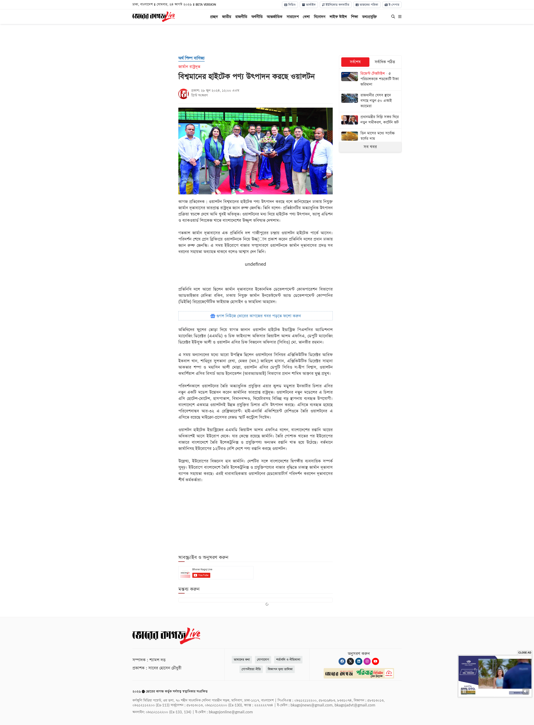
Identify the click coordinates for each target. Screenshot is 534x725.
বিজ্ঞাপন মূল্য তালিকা (280, 669)
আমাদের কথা (242, 659)
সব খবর (370, 147)
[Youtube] (375, 661)
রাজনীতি (241, 16)
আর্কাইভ (310, 5)
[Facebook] (342, 661)
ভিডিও (291, 5)
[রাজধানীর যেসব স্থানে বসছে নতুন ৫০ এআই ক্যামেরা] (370, 101)
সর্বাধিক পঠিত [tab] (385, 62)
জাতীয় (226, 16)
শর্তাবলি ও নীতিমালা (288, 659)
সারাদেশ (293, 16)
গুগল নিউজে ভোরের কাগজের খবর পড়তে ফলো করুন (258, 316)
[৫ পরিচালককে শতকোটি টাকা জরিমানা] (370, 79)
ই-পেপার (393, 5)
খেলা (306, 16)
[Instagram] (367, 661)
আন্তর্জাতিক (274, 16)
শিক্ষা (354, 16)
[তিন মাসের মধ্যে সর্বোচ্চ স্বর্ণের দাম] (370, 136)
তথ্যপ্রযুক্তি (369, 16)
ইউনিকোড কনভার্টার (337, 5)
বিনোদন (319, 16)
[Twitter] (350, 661)
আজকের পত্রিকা (368, 5)
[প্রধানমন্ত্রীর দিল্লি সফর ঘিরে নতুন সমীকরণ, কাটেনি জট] (370, 120)
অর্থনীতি (257, 16)
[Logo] (153, 16)
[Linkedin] (358, 661)
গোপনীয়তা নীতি (251, 669)
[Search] (393, 17)
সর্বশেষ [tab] (355, 62)
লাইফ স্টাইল (338, 16)
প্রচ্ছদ (214, 16)
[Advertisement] (267, 39)
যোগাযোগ (263, 659)
